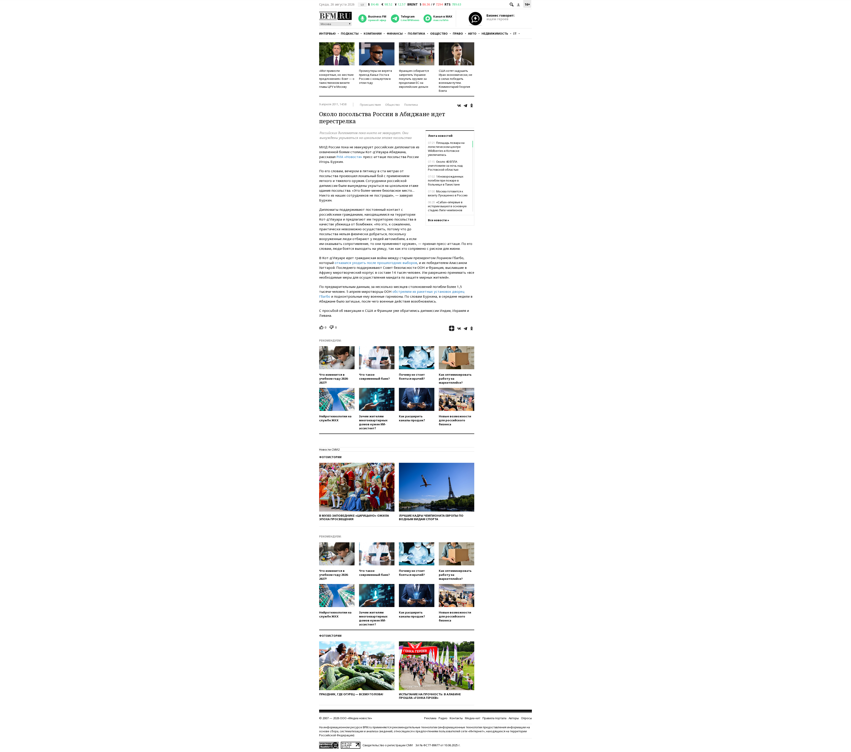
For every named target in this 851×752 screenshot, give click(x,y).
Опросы (526, 718)
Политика (416, 33)
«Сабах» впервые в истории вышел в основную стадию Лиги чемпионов (447, 206)
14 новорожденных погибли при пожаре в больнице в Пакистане (445, 180)
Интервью (327, 33)
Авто (472, 33)
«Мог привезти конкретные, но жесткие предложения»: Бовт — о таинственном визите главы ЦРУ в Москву (336, 79)
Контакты (456, 718)
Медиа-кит (472, 718)
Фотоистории (330, 457)
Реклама (430, 718)
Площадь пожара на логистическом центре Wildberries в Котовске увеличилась (446, 149)
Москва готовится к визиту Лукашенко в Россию (448, 193)
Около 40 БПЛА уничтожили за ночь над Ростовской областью (445, 166)
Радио (443, 718)
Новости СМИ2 (329, 449)
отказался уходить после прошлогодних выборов (376, 262)
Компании (373, 33)
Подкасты (350, 33)
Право (458, 33)
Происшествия (370, 104)
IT (515, 33)
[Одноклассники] (471, 105)
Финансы (395, 33)
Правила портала (494, 718)
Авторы (514, 718)
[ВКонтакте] (459, 105)
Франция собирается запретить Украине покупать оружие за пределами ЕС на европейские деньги (414, 79)
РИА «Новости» (349, 156)
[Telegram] (465, 105)
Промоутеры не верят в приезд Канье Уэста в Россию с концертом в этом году (375, 77)
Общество (439, 33)
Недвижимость (495, 33)
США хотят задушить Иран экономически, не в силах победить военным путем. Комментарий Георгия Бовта (455, 81)
